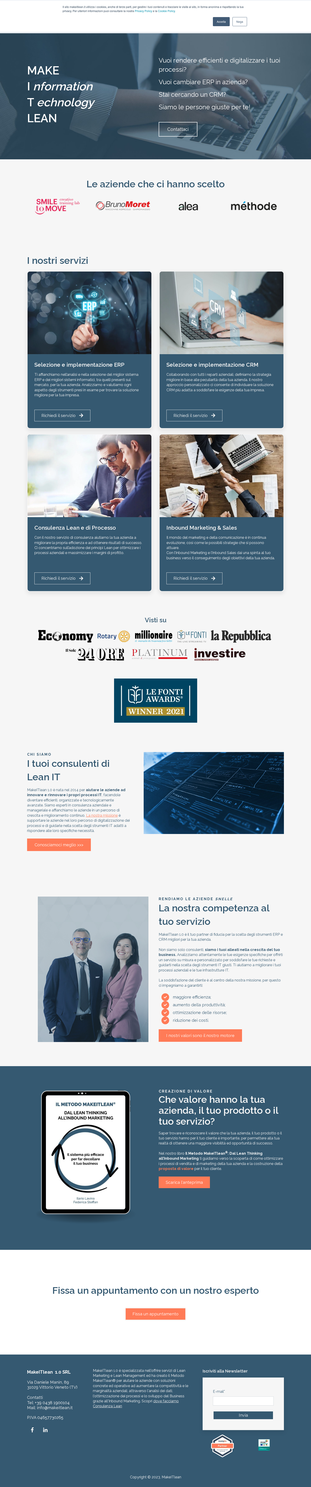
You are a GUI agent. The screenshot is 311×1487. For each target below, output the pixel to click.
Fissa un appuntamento (155, 1314)
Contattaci (178, 129)
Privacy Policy (143, 11)
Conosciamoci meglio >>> (59, 844)
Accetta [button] (221, 21)
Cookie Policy (166, 11)
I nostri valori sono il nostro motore (200, 1035)
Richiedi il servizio (58, 415)
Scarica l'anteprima (184, 1182)
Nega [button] (239, 21)
